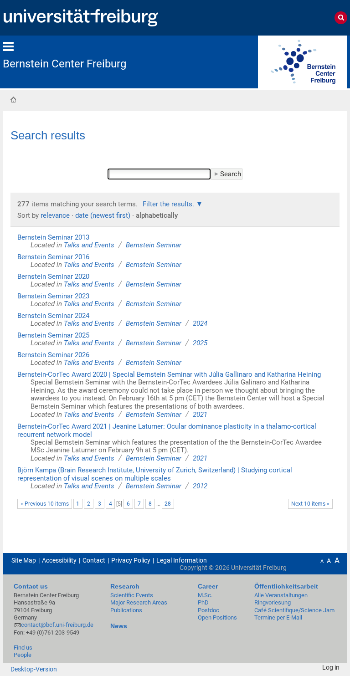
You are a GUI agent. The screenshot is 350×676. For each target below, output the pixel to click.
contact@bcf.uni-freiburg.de (57, 624)
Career (208, 586)
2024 (200, 323)
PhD (203, 602)
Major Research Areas (138, 602)
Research (124, 586)
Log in (331, 667)
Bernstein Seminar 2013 (53, 237)
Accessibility (59, 560)
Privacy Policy (130, 560)
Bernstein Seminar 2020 (53, 276)
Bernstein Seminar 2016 (53, 257)
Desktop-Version (33, 669)
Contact (93, 560)
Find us (23, 647)
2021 (200, 414)
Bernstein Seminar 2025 (53, 335)
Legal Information (181, 560)
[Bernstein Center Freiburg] (302, 61)
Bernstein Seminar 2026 (53, 355)
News (118, 626)
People (22, 654)
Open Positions (217, 617)
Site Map (23, 560)
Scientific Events (131, 595)
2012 (200, 486)
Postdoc (208, 610)
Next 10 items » (310, 504)
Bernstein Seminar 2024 (53, 316)
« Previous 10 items (45, 504)
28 (168, 504)
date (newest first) (102, 215)
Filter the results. (169, 204)
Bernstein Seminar (153, 245)
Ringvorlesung (272, 602)
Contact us (31, 586)
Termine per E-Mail (278, 617)
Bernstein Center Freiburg (64, 63)
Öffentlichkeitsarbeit (286, 586)
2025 (200, 343)
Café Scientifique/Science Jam (294, 610)
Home (13, 99)
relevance (55, 215)
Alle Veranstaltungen (281, 595)
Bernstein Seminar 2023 (53, 296)
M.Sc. (205, 595)
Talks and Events (89, 245)
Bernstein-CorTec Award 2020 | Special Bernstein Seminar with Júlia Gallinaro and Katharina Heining (169, 374)
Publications (126, 610)
